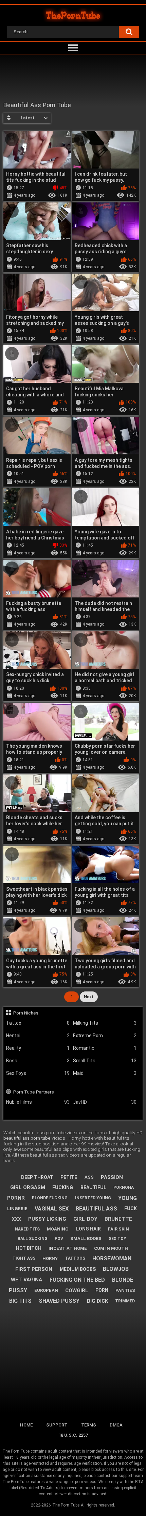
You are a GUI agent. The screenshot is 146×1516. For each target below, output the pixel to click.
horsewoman (111, 1258)
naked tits (27, 1229)
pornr (16, 1198)
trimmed (125, 1301)
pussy (18, 1290)
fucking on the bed (77, 1280)
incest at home (68, 1248)
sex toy (117, 1238)
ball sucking (33, 1238)
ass (89, 1177)
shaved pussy (59, 1301)
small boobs (86, 1238)
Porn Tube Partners (33, 1092)
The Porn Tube (65, 1505)
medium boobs (78, 1269)
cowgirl (76, 1290)
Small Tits (104, 1060)
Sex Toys (38, 1073)
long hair (88, 1229)
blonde (122, 1280)
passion (112, 1177)
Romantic (104, 1048)
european (46, 1290)
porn (101, 1290)
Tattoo (38, 1023)
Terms (88, 1425)
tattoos (75, 1258)
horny (50, 1258)
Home (26, 1425)
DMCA (116, 1425)
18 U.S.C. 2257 (73, 1435)
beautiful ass (96, 1208)
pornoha (123, 1187)
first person (33, 1269)
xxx (16, 1219)
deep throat (37, 1177)
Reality (38, 1048)
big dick (97, 1301)
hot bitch (28, 1248)
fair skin (118, 1229)
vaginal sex (52, 1208)
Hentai (38, 1035)
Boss (38, 1060)
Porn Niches (25, 1013)
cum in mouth (111, 1248)
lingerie (17, 1208)
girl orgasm (27, 1187)
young (127, 1198)
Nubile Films (38, 1102)
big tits (20, 1301)
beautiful (93, 1187)
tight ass (24, 1258)
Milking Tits (104, 1023)
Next (89, 996)
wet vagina (26, 1280)
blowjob (116, 1269)
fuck (130, 1208)
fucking (62, 1187)
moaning (58, 1229)
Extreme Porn (104, 1035)
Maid (104, 1073)
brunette (118, 1219)
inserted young (93, 1198)
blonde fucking (50, 1198)
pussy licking (47, 1219)
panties (125, 1290)
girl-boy (85, 1219)
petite (68, 1177)
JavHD (104, 1102)
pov (59, 1238)
